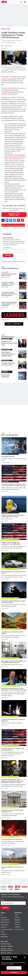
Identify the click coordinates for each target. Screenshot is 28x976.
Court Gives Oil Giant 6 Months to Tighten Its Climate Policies (13, 601)
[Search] (21, 2)
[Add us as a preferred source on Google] (22, 220)
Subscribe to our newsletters (14, 214)
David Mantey (8, 46)
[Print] (2, 220)
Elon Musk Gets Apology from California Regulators (13, 720)
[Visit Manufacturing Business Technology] (17, 889)
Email (2, 900)
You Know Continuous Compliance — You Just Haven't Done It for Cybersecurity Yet (8, 284)
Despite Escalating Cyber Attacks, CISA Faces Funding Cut (12, 749)
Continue (14, 972)
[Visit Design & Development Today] (3, 886)
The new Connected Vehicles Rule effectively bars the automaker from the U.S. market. (13, 576)
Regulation (5, 29)
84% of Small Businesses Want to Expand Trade (8, 354)
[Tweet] (14, 220)
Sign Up (5, 907)
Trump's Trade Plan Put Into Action (8, 364)
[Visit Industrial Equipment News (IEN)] (17, 886)
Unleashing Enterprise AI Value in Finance (8, 274)
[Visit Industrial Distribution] (3, 889)
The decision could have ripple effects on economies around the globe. (12, 814)
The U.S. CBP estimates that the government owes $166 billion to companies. (13, 636)
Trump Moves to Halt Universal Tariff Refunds (12, 632)
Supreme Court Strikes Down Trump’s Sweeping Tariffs (12, 810)
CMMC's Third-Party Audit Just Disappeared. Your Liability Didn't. (9, 304)
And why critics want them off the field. (12, 664)
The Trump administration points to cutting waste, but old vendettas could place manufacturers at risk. (12, 753)
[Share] (6, 220)
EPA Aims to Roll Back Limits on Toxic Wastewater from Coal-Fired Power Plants (13, 689)
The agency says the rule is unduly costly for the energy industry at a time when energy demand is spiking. (13, 693)
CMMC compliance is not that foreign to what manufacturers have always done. (13, 488)
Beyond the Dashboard (5, 376)
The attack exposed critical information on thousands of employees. (12, 842)
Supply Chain (6, 349)
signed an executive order (9, 79)
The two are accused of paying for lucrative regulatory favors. (13, 871)
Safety (4, 569)
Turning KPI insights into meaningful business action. (13, 459)
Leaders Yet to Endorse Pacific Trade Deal (9, 343)
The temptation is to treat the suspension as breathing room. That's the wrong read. (13, 547)
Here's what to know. (7, 518)
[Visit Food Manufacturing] (10, 886)
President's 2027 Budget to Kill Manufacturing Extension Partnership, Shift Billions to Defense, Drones (12, 781)
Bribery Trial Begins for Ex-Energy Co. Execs (12, 867)
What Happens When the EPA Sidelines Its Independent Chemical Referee (13, 661)
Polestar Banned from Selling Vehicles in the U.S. (13, 572)
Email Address (7, 247)
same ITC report (12, 170)
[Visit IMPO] (24, 886)
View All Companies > (14, 324)
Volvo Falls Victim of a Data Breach (11, 839)
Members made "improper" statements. (12, 723)
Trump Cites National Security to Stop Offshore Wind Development (9, 294)
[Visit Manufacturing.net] (10, 889)
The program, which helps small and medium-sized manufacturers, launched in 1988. (13, 785)
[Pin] (18, 220)
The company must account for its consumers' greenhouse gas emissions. (13, 605)
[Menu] (25, 2)
